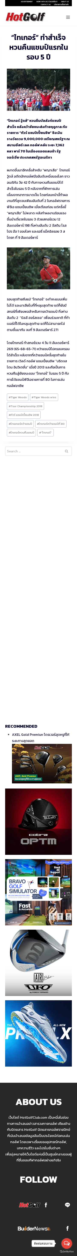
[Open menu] (68, 17)
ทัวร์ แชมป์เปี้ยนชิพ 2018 (24, 415)
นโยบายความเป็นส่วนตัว (61, 4)
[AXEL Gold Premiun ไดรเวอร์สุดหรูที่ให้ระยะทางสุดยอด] (42, 764)
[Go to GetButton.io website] (67, 1251)
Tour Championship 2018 (25, 406)
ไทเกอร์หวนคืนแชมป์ (21, 433)
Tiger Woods (18, 397)
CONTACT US (45, 4)
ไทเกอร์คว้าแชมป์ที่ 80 (51, 424)
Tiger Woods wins (44, 397)
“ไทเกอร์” (45, 433)
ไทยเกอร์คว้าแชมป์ (20, 424)
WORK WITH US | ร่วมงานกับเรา (46, 1)
